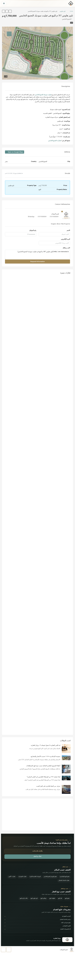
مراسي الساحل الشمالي (37, 919)
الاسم (68, 230)
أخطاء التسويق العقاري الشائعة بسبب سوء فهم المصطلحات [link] (43, 766)
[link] (66, 748)
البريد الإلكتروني (65, 239)
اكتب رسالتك (66, 248)
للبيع (71, 22)
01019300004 (54, 216)
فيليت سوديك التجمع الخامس (43, 94)
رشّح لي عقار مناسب (37, 851)
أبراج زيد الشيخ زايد (37, 916)
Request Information (37, 261)
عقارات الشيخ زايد (22, 876)
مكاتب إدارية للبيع (24, 898)
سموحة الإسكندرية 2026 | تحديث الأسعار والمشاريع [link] (45, 756)
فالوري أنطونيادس (37, 926)
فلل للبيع (60, 898)
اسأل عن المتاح (37, 856)
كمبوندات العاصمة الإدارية (35, 876)
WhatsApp (31, 216)
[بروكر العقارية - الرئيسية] (70, 3)
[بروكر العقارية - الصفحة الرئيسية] (67, 939)
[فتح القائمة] (4, 3)
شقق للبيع (67, 898)
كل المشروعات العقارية (37, 929)
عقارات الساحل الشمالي (64, 880)
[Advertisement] (37, 814)
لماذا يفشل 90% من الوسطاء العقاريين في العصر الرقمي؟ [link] (43, 777)
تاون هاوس (63, 11)
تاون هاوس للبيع (34, 898)
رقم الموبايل (32, 230)
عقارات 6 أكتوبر (11, 876)
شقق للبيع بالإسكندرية (64, 876)
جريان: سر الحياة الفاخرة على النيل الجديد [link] (48, 786)
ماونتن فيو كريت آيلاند (37, 922)
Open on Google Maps (15, 152)
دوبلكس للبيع (43, 898)
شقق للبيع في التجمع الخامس (50, 876)
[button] (10, 11)
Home (71, 11)
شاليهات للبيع (52, 898)
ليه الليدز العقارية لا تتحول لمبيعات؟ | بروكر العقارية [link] (45, 745)
